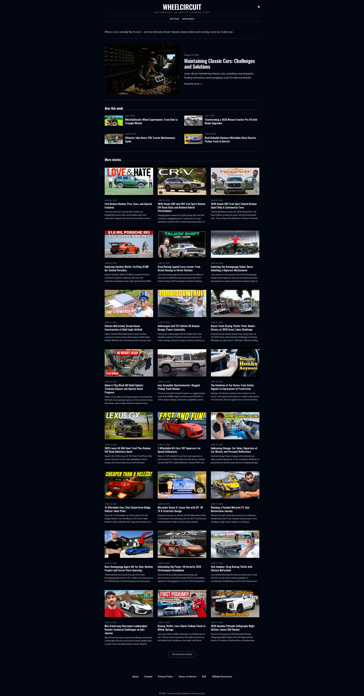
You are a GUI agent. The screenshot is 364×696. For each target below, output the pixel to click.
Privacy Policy (165, 676)
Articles (174, 19)
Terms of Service (187, 676)
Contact (148, 676)
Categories (188, 19)
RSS (204, 676)
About (135, 676)
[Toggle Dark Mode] (258, 7)
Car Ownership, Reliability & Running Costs (186, 693)
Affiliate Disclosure (222, 676)
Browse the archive (182, 654)
